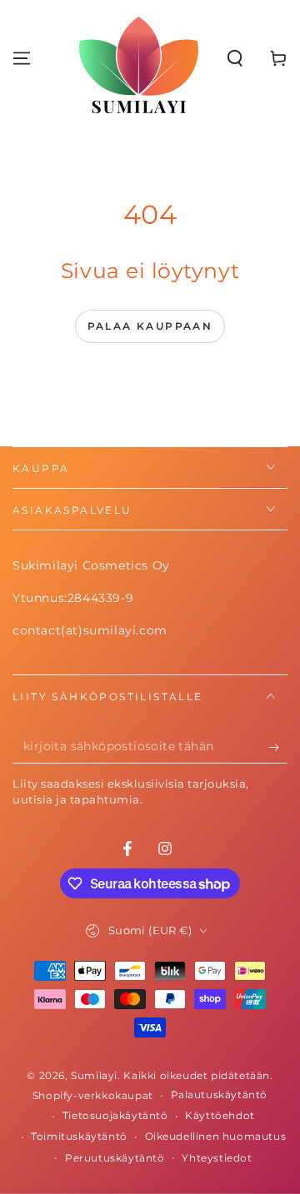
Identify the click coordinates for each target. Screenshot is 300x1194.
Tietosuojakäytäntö (115, 1115)
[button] (235, 58)
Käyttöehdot (220, 1115)
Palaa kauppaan (150, 326)
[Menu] (21, 58)
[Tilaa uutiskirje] (278, 747)
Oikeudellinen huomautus (216, 1136)
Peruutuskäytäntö (115, 1158)
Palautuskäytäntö (219, 1094)
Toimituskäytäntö (79, 1136)
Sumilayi (94, 1075)
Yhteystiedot (217, 1158)
